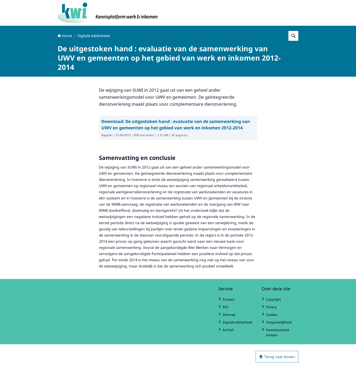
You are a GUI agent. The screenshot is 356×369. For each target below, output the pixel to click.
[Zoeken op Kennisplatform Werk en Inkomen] (293, 36)
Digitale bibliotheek (93, 35)
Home (67, 35)
